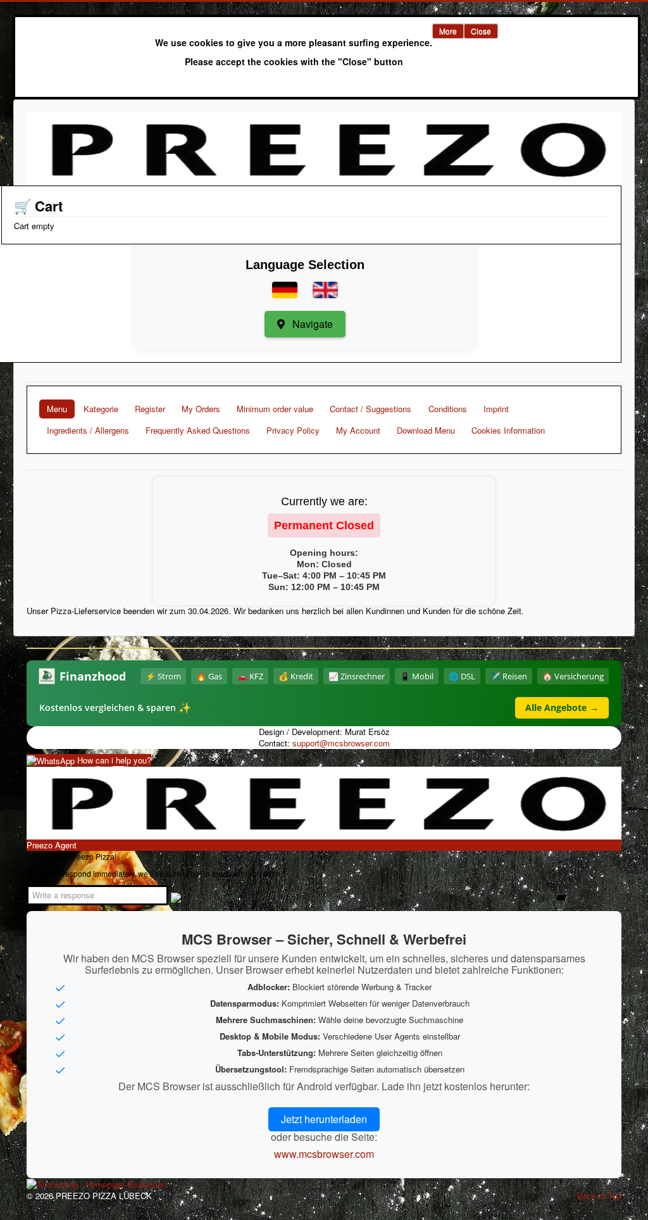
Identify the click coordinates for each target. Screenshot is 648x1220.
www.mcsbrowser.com (324, 1154)
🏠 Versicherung (573, 676)
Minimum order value (275, 409)
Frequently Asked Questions (198, 430)
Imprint (496, 409)
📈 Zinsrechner (356, 676)
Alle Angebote (562, 707)
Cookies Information (508, 430)
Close (481, 30)
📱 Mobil (416, 676)
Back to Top (599, 1196)
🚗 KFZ (250, 676)
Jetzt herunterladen (324, 1119)
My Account (358, 430)
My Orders (201, 409)
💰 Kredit (295, 676)
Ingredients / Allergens (88, 430)
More (448, 30)
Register (150, 409)
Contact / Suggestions (370, 409)
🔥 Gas (209, 676)
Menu (57, 409)
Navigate (311, 324)
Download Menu (426, 430)
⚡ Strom (163, 676)
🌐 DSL (462, 676)
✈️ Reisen (508, 676)
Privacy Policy (293, 430)
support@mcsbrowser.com (341, 743)
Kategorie (101, 409)
